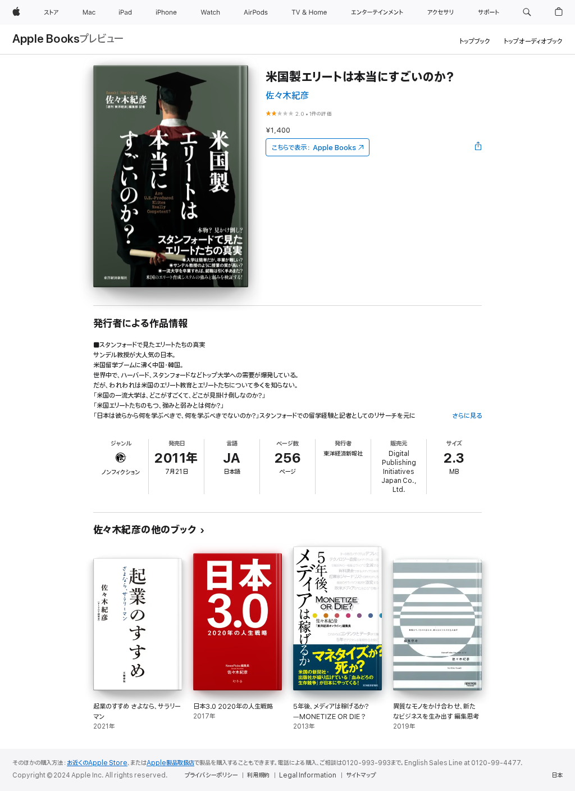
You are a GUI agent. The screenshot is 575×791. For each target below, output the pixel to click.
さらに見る (467, 416)
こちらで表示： (314, 147)
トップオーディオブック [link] (533, 41)
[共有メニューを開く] (478, 147)
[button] (527, 12)
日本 (557, 775)
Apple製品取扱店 (170, 763)
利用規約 (258, 775)
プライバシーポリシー (211, 775)
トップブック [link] (474, 41)
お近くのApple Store (97, 763)
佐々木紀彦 (287, 96)
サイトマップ (361, 775)
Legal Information (307, 775)
